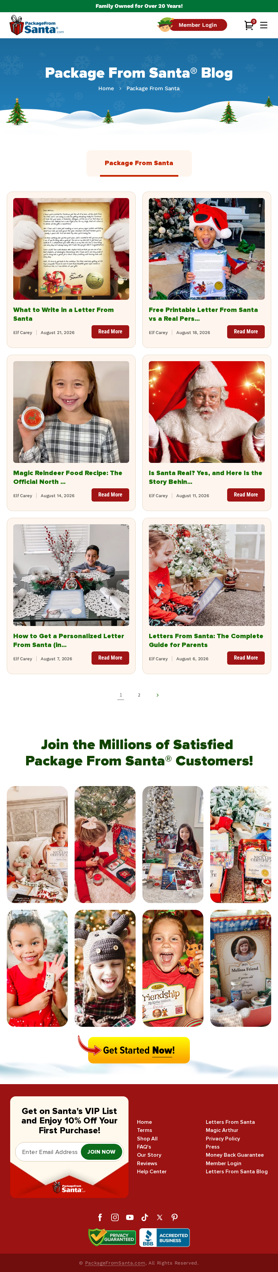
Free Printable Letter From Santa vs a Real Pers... (203, 314)
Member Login (223, 1163)
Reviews (147, 1163)
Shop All (147, 1139)
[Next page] (157, 695)
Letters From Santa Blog (237, 1172)
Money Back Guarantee (235, 1155)
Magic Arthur (222, 1130)
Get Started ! (139, 1050)
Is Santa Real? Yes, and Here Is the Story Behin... (205, 477)
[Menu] (263, 25)
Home (106, 88)
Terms (144, 1130)
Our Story (149, 1155)
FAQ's (144, 1147)
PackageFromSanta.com (115, 1263)
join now (101, 1152)
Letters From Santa (230, 1122)
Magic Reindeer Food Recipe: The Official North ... (67, 477)
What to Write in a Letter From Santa (63, 314)
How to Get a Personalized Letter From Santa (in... (68, 640)
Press (213, 1147)
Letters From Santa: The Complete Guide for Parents (206, 640)
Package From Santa (153, 88)
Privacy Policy (223, 1139)
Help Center (152, 1172)
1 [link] (121, 694)
